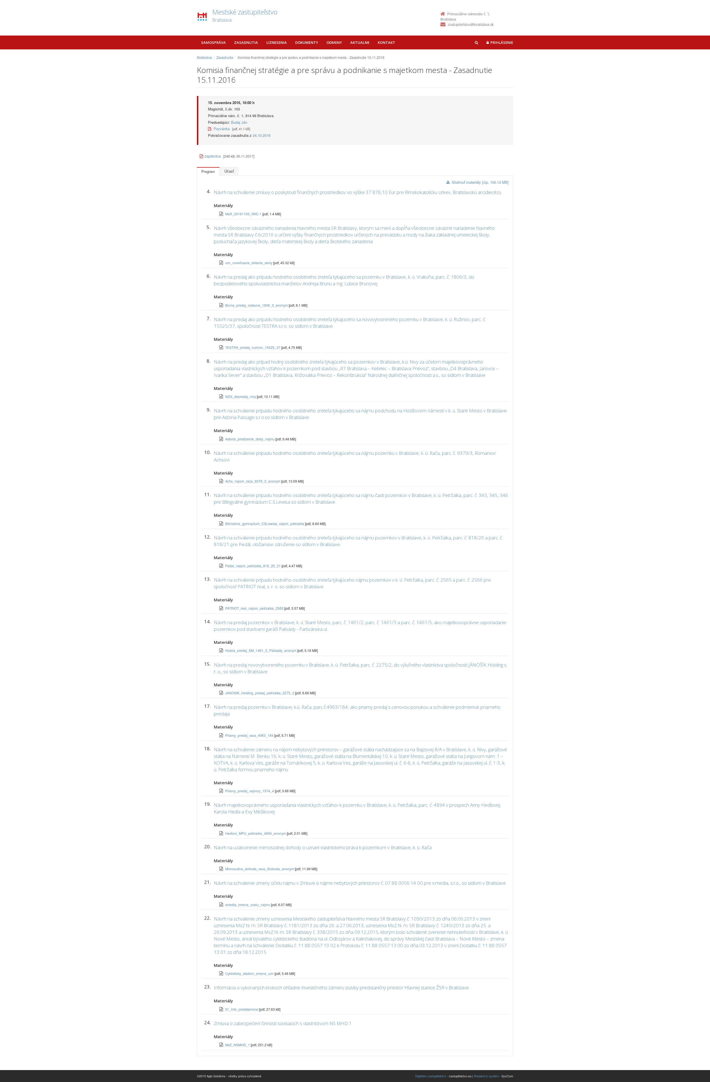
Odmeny (334, 42)
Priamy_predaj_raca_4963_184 (249, 735)
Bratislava (204, 57)
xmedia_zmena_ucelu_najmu (248, 904)
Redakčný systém (486, 1076)
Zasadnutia (246, 42)
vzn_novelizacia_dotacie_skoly (249, 262)
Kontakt (386, 42)
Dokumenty (306, 42)
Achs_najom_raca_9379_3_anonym (253, 481)
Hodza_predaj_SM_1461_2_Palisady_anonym (261, 650)
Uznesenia (276, 42)
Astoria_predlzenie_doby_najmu (250, 439)
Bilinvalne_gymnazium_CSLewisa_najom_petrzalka (265, 523)
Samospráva (213, 42)
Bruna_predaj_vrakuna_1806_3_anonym (257, 305)
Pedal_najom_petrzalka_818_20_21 (253, 565)
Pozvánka (221, 128)
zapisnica (212, 156)
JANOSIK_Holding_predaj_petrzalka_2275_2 (260, 692)
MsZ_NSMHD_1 (238, 1044)
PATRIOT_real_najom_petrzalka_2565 (254, 608)
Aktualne (359, 42)
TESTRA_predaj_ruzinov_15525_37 (253, 347)
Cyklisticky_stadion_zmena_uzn (250, 973)
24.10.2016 (261, 135)
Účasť (229, 171)
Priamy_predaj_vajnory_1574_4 (250, 790)
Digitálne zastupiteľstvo (430, 1076)
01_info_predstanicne (242, 1009)
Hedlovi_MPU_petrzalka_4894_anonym (256, 833)
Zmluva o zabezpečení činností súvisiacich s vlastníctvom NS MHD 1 (283, 1023)
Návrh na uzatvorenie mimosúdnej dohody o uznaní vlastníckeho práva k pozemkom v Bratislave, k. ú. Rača (323, 847)
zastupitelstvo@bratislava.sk (470, 24)
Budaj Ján (239, 122)
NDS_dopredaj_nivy (241, 396)
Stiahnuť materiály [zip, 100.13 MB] (480, 182)
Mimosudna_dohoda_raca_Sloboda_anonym (260, 868)
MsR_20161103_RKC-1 (243, 213)
